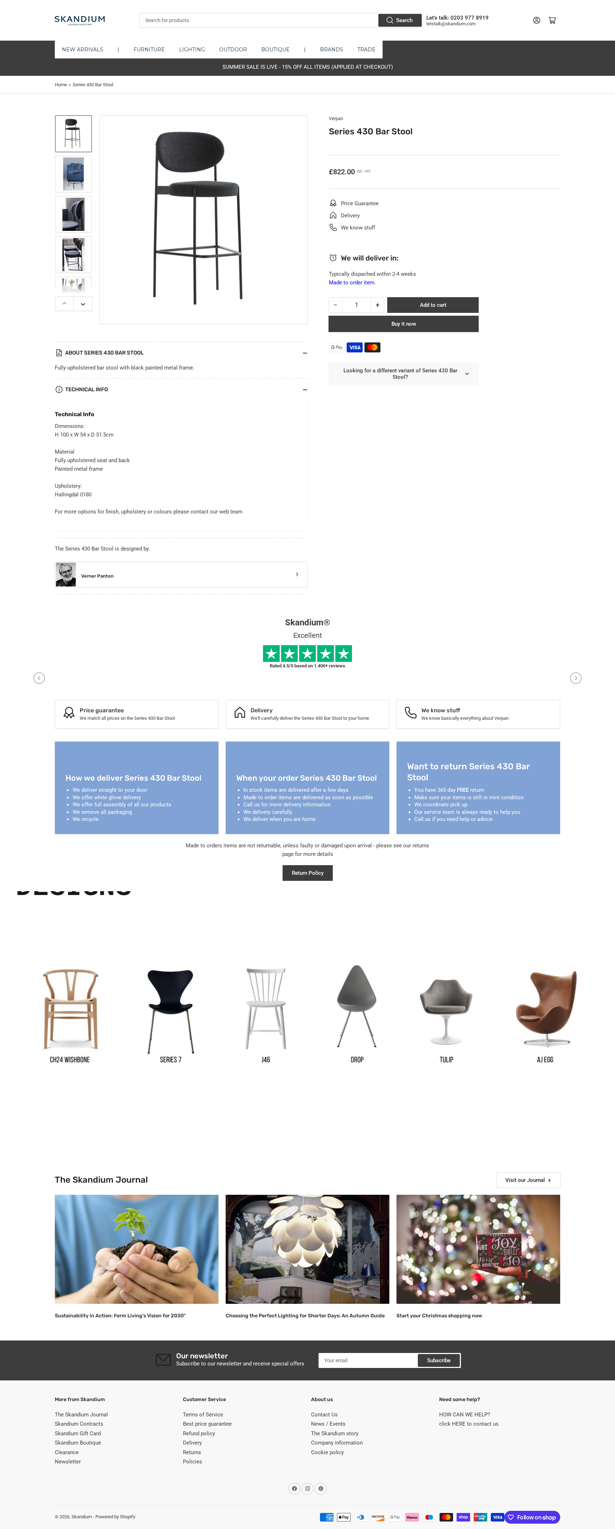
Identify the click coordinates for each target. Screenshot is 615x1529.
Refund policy (199, 1433)
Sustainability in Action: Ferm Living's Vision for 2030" (120, 1316)
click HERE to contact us (469, 1424)
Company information (337, 1443)
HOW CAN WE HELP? (464, 1414)
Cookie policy (327, 1452)
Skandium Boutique (78, 1443)
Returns (192, 1452)
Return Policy (308, 873)
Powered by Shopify (115, 1516)
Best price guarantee (207, 1424)
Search (404, 20)
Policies (192, 1461)
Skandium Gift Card (78, 1433)
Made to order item (351, 282)
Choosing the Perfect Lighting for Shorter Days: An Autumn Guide (305, 1316)
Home (61, 84)
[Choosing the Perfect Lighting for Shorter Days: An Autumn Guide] (307, 1249)
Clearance (67, 1452)
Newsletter (68, 1461)
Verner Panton (97, 576)
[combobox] (281, 20)
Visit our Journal (525, 1180)
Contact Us (324, 1414)
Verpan (336, 118)
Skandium (82, 1516)
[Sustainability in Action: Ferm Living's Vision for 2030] (137, 1249)
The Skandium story (334, 1433)
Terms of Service (203, 1414)
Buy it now (403, 324)
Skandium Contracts (79, 1424)
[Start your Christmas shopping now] (478, 1249)
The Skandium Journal (81, 1414)
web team (230, 511)
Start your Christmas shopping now (439, 1316)
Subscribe (439, 1360)
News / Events (328, 1424)
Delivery (192, 1443)
